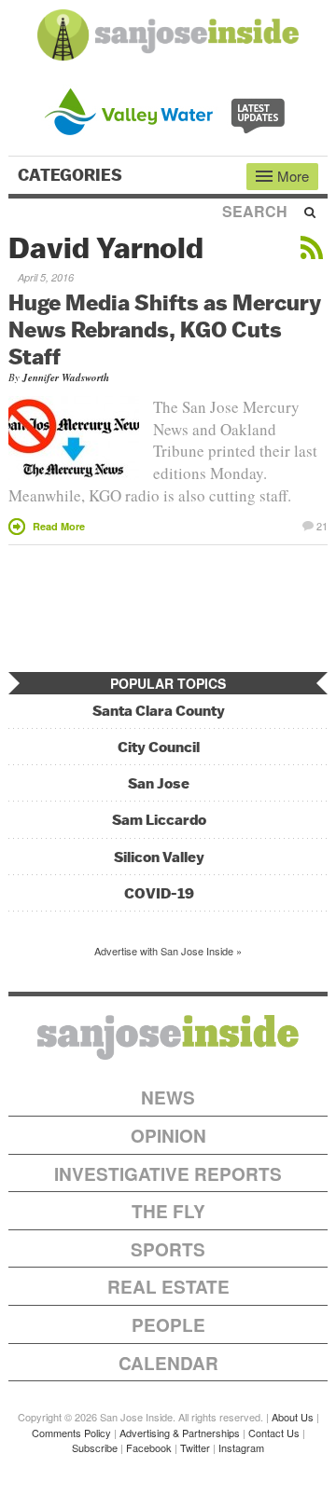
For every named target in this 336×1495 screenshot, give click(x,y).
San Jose (158, 783)
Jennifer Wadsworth (65, 377)
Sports (168, 1249)
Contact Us (274, 1432)
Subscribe (95, 1447)
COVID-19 (159, 893)
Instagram (241, 1447)
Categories (72, 175)
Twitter (195, 1447)
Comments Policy (71, 1432)
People (168, 1324)
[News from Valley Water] (168, 109)
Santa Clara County (158, 711)
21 (322, 524)
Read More (59, 526)
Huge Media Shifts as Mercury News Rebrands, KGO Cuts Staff (164, 329)
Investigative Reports (168, 1173)
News (168, 1097)
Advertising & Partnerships (179, 1432)
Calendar (168, 1363)
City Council (159, 747)
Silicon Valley (159, 857)
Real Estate (168, 1286)
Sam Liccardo (159, 820)
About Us (293, 1416)
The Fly (168, 1211)
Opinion (168, 1135)
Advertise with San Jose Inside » (168, 950)
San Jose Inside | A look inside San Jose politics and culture (168, 1037)
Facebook (149, 1447)
